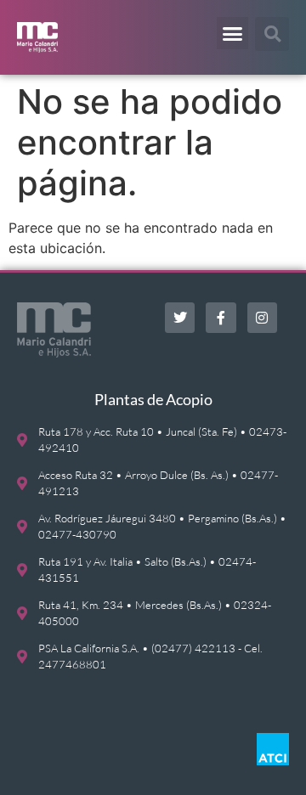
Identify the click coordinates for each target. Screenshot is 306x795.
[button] (233, 33)
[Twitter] (180, 317)
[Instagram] (262, 317)
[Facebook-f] (220, 317)
